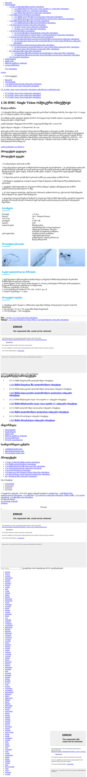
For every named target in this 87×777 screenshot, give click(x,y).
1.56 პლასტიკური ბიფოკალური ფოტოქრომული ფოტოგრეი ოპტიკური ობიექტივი (46, 39)
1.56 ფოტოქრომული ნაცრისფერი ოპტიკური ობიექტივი (36, 33)
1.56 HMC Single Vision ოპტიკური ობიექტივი (31, 27)
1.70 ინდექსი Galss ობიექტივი (21, 497)
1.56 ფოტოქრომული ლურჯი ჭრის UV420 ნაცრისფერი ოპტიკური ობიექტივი (44, 35)
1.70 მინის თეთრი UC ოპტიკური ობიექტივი (31, 11)
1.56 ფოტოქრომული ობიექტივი (22, 31)
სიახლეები (9, 61)
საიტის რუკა (53, 493)
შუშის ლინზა (69, 495)
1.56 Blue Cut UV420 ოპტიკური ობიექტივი (30, 29)
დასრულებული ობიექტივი (11, 495)
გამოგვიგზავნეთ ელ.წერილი (12, 147)
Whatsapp (4, 503)
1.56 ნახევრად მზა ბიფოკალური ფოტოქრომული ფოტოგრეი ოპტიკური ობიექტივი (47, 55)
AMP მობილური (66, 493)
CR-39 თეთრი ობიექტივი (19, 57)
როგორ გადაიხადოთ (14, 440)
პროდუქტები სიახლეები (14, 453)
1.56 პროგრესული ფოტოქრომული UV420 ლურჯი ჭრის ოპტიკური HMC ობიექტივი (46, 47)
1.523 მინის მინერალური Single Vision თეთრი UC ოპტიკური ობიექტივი (41, 9)
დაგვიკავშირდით (12, 65)
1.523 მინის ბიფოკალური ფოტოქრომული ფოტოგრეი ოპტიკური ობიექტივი (44, 19)
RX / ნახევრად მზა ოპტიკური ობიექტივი (25, 51)
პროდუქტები (10, 5)
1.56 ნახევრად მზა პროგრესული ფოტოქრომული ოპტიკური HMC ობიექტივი (44, 53)
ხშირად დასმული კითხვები (16, 63)
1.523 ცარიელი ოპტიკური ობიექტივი (48, 495)
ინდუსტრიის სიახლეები (14, 451)
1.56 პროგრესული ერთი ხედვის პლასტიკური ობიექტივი (31, 45)
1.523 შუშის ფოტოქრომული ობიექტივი (24, 15)
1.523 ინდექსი (28, 495)
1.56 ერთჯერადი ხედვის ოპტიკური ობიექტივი (27, 25)
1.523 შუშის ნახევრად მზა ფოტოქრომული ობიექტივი (35, 23)
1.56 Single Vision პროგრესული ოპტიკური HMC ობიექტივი (36, 49)
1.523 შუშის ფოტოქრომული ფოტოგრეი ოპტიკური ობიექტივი (38, 17)
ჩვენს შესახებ (10, 59)
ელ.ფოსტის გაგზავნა (9, 501)
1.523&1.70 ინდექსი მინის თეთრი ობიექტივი (26, 7)
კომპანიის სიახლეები (13, 449)
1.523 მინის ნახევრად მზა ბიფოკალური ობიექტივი (29, 21)
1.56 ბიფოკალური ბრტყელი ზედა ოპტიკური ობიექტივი (31, 37)
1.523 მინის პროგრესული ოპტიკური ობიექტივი (32, 13)
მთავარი (8, 3)
